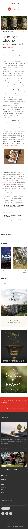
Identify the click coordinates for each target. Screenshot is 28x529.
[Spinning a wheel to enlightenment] (14, 23)
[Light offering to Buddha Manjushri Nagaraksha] (14, 258)
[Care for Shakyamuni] (14, 460)
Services (3, 488)
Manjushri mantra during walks (15, 410)
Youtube (6, 514)
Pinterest (22, 238)
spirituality (10, 47)
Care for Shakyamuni (14, 470)
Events (3, 485)
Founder (3, 480)
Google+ (10, 238)
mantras (14, 125)
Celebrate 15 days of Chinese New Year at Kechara (13, 402)
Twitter (16, 238)
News (5, 47)
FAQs (2, 493)
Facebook (3, 238)
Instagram (10, 514)
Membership (4, 483)
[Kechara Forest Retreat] (14, 3)
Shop (2, 490)
